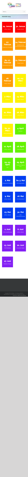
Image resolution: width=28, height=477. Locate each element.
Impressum (15, 295)
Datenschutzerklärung (22, 295)
